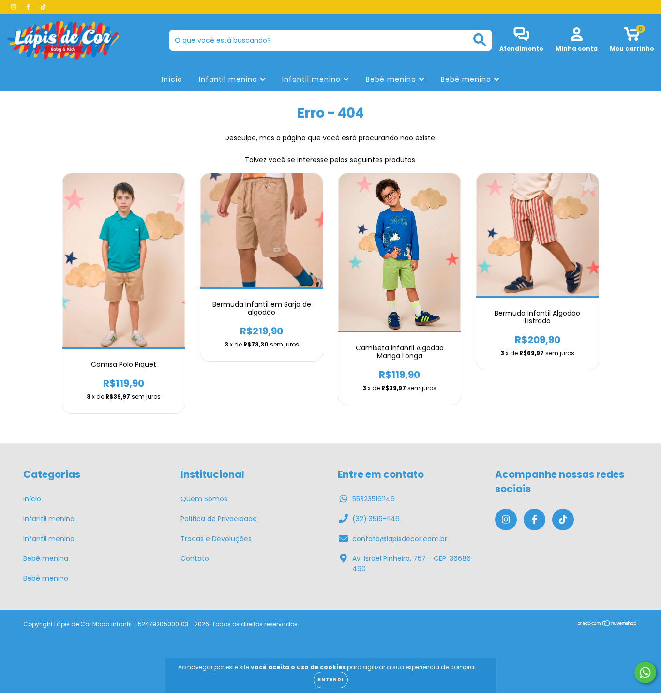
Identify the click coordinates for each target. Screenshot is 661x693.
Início (172, 79)
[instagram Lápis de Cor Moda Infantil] (14, 7)
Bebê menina (392, 79)
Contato (194, 558)
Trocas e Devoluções (216, 538)
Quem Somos (203, 499)
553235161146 (373, 499)
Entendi (331, 679)
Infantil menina (229, 79)
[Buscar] (479, 40)
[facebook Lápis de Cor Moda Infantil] (29, 7)
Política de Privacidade (218, 519)
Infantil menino (312, 79)
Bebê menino (467, 79)
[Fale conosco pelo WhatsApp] (645, 672)
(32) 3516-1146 (376, 519)
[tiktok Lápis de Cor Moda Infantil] (43, 7)
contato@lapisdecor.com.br (399, 538)
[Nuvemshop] (607, 624)
